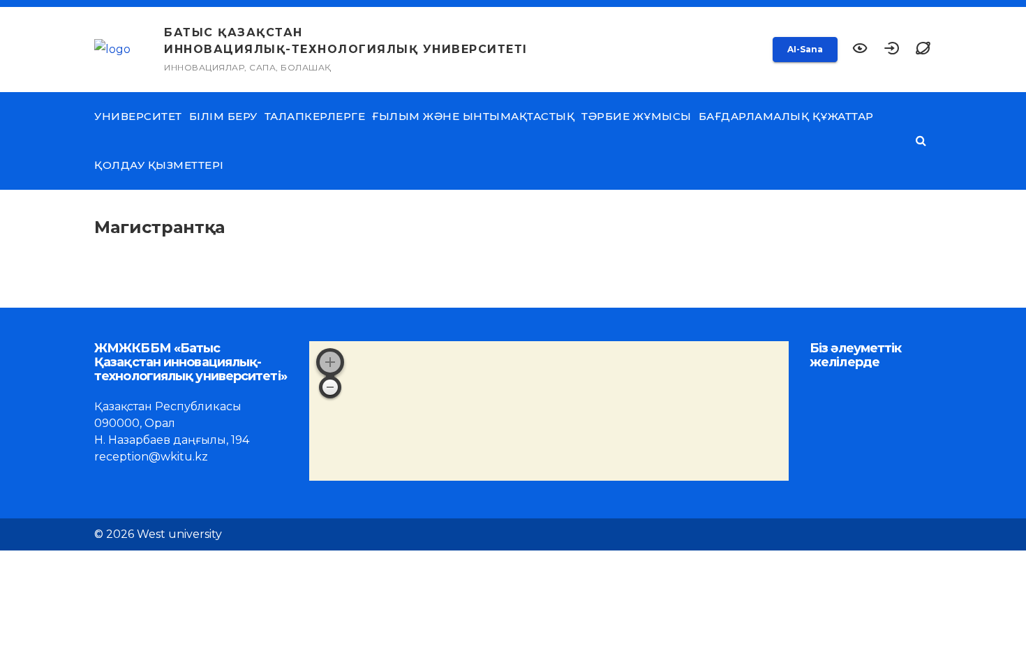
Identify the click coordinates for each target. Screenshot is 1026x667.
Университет (138, 116)
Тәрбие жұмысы (636, 116)
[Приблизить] (330, 362)
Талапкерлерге (315, 116)
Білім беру (223, 116)
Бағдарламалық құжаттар (786, 116)
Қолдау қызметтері (159, 165)
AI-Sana (805, 49)
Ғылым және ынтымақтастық (473, 116)
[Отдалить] (330, 387)
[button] (923, 49)
